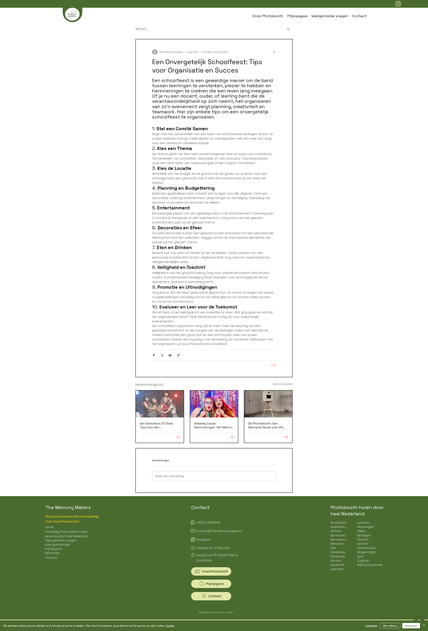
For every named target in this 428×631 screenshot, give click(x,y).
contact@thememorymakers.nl (219, 531)
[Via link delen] (178, 355)
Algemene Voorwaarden (211, 612)
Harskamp (338, 556)
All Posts (141, 29)
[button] (288, 29)
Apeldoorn (338, 527)
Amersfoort (339, 523)
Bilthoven (337, 544)
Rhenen (362, 539)
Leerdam (337, 569)
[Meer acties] (274, 52)
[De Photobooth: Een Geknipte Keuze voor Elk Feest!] (268, 403)
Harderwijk (338, 552)
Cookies (170, 625)
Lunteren (363, 523)
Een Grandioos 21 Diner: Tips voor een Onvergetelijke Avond (157, 425)
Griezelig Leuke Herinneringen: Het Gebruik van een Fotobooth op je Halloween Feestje (213, 425)
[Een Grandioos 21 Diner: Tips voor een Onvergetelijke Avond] (160, 403)
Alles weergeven (283, 384)
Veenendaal (366, 548)
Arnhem (336, 531)
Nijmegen (364, 535)
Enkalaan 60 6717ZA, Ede (213, 548)
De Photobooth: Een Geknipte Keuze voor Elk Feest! (265, 425)
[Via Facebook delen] (153, 355)
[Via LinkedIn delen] (170, 355)
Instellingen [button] (371, 625)
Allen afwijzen (390, 625)
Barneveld (338, 535)
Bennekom (338, 539)
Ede (333, 548)
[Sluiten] (424, 625)
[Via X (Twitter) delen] (162, 355)
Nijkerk (361, 531)
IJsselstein (338, 565)
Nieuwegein (365, 527)
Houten (336, 561)
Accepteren (411, 625)
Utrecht (362, 544)
